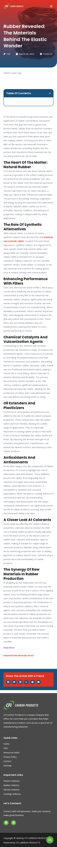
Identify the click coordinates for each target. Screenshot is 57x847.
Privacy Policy (10, 756)
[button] (51, 6)
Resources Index (12, 752)
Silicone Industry (11, 789)
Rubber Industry (11, 785)
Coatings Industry (12, 793)
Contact (7, 761)
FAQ (6, 748)
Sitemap (8, 765)
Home (7, 743)
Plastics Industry (11, 780)
